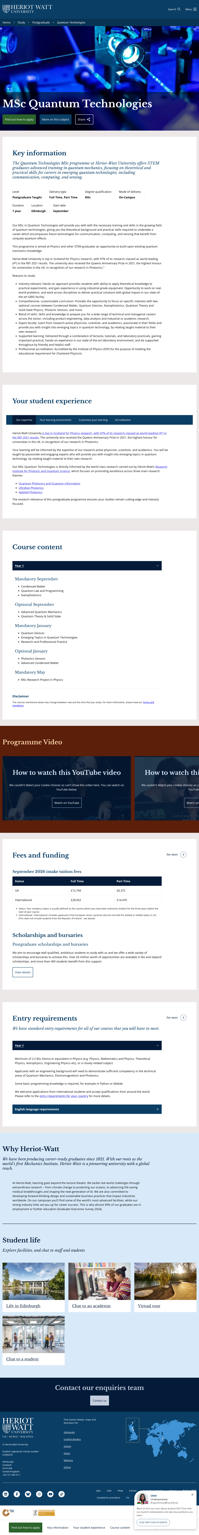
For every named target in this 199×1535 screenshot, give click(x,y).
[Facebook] (17, 1494)
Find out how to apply (19, 119)
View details (23, 972)
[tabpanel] (90, 468)
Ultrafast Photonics (31, 488)
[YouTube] (50, 1494)
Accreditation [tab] (123, 420)
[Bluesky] (28, 1494)
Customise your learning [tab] (93, 420)
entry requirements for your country (64, 1096)
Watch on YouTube (66, 803)
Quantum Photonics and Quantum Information (49, 483)
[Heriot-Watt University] (27, 9)
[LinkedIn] (5, 1494)
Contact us (99, 1400)
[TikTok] (61, 1494)
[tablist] (99, 420)
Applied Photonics (30, 492)
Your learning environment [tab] (55, 420)
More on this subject (55, 119)
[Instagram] (39, 1494)
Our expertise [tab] (24, 420)
